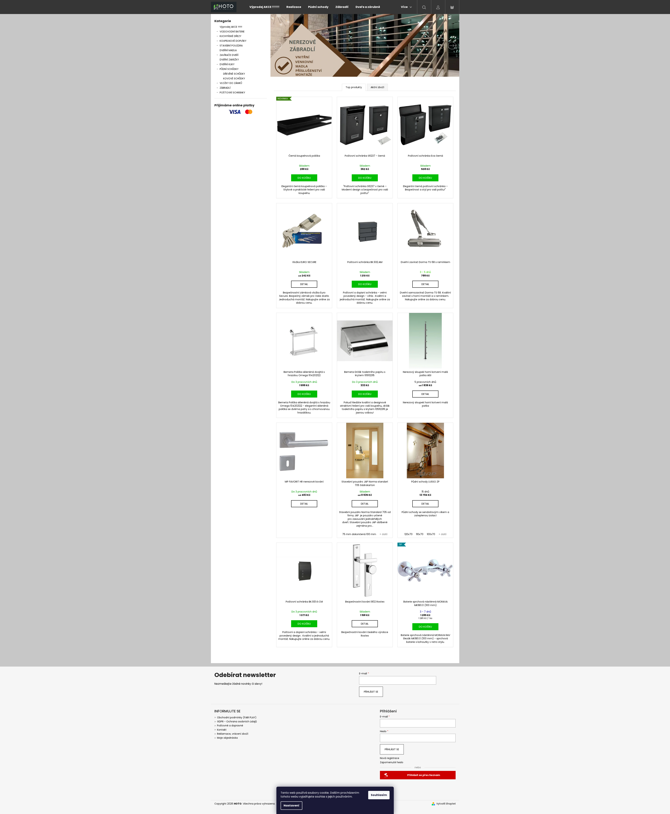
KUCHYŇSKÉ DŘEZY (230, 36)
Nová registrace (389, 758)
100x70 (431, 534)
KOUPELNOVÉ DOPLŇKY (233, 41)
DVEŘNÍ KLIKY (227, 64)
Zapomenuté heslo (391, 762)
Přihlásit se (371, 691)
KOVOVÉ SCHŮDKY (234, 78)
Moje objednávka (227, 738)
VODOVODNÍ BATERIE (232, 31)
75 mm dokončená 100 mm (359, 534)
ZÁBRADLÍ (225, 88)
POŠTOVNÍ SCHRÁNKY (232, 92)
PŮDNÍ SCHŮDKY (229, 69)
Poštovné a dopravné (230, 725)
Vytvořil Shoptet (446, 803)
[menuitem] (264, 7)
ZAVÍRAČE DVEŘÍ (229, 55)
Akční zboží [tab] (377, 87)
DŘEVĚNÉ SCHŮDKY (234, 74)
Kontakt (221, 729)
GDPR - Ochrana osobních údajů (237, 721)
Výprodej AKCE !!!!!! (231, 27)
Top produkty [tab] (354, 87)
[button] (284, 45)
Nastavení (291, 805)
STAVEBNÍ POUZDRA (231, 45)
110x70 (419, 534)
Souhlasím (379, 795)
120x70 (408, 534)
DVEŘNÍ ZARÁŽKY (229, 59)
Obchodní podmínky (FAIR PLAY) (236, 717)
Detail (304, 284)
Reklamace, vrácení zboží (232, 734)
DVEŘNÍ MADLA (228, 50)
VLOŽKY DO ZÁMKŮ (231, 83)
